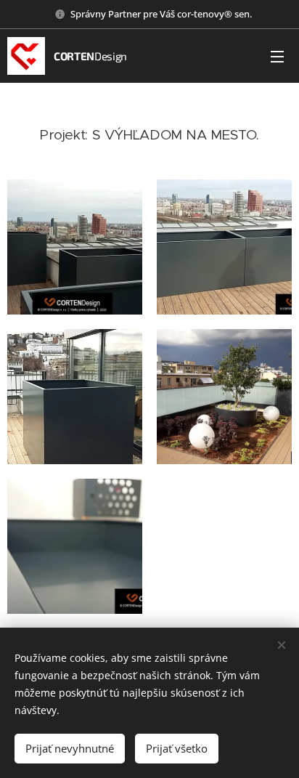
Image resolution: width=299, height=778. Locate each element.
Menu (277, 55)
